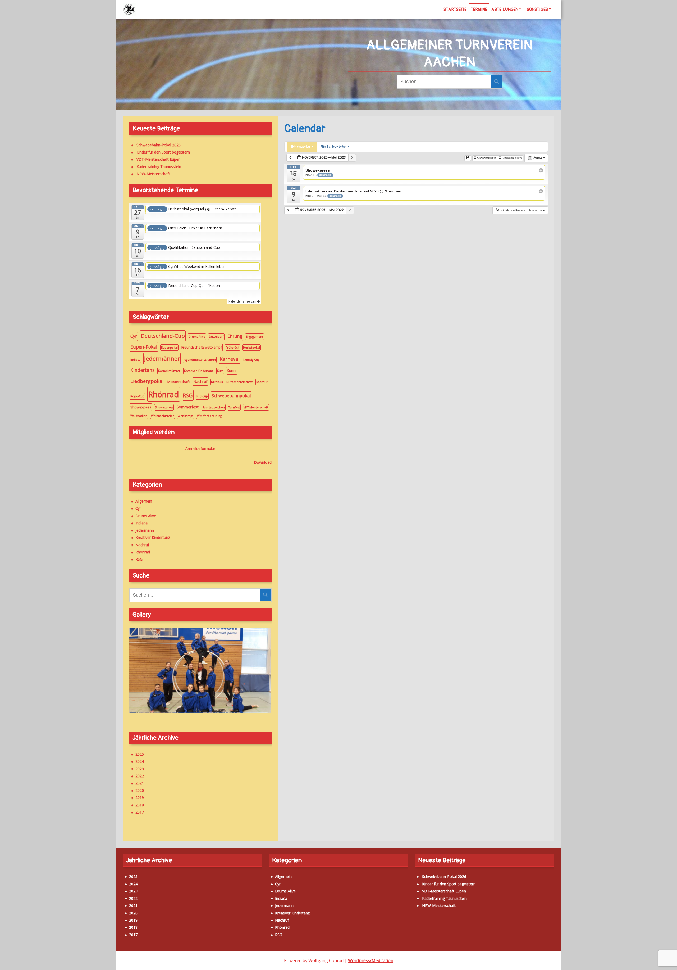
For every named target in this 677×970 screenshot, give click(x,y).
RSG (188, 395)
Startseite (454, 9)
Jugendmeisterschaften (200, 360)
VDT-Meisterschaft (256, 407)
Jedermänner (162, 358)
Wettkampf (185, 416)
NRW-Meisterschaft (153, 173)
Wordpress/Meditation (370, 960)
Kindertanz (142, 370)
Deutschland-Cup (163, 335)
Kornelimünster (169, 371)
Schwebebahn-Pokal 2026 (158, 144)
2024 (139, 761)
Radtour (262, 382)
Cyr (133, 336)
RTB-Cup (202, 396)
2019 (139, 797)
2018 (139, 804)
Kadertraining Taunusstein (158, 166)
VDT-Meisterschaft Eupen (158, 159)
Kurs (220, 371)
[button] (520, 210)
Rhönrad (163, 394)
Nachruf (200, 381)
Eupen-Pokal (143, 347)
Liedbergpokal (147, 381)
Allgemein (143, 501)
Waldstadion (138, 416)
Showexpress (164, 407)
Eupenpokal (169, 347)
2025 (139, 754)
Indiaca (135, 360)
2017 (139, 812)
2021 (139, 783)
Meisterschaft (178, 381)
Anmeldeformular (200, 448)
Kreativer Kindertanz (198, 371)
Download (263, 462)
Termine (479, 9)
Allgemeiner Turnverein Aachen (449, 54)
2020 (139, 790)
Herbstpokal (251, 347)
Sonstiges (537, 9)
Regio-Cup (137, 396)
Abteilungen (504, 9)
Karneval (229, 358)
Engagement (254, 337)
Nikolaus (217, 382)
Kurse (231, 370)
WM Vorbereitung (209, 416)
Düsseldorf (216, 337)
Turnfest (234, 407)
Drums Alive (197, 337)
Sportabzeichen (213, 407)
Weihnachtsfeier (162, 416)
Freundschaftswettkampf (201, 347)
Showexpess (140, 407)
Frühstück (232, 347)
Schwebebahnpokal (231, 396)
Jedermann (144, 530)
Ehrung (234, 336)
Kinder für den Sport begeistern (163, 152)
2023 (139, 768)
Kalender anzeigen (242, 301)
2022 (139, 775)
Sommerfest (188, 406)
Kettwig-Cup (251, 360)
